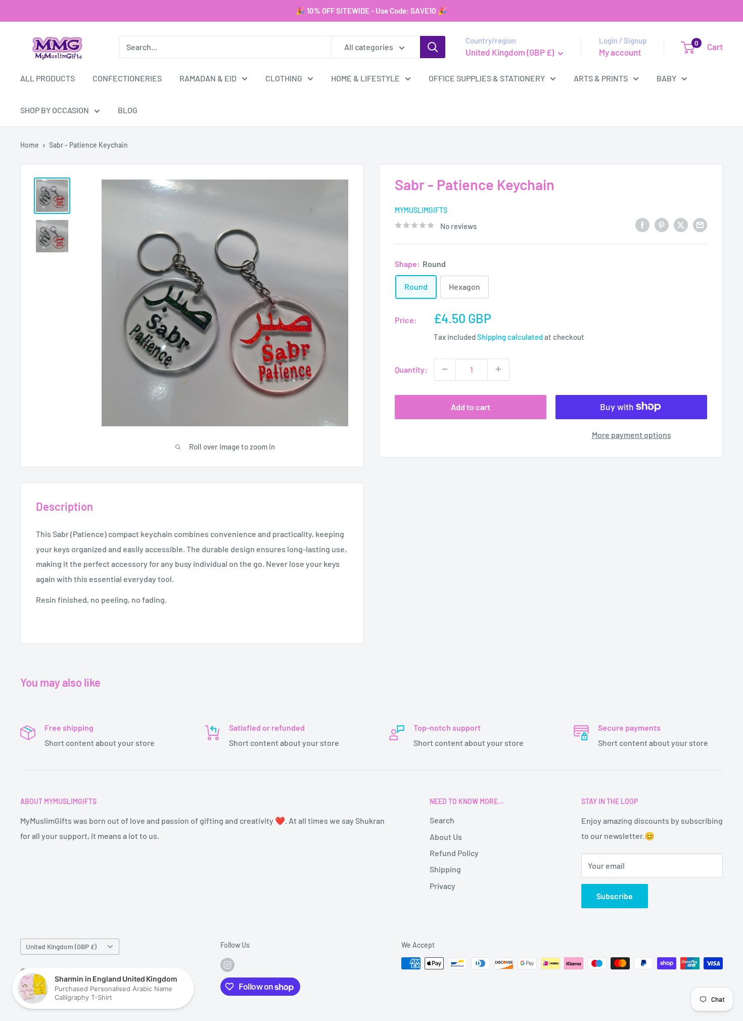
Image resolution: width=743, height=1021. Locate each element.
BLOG (127, 110)
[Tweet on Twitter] (681, 224)
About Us (446, 836)
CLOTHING (283, 78)
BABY (666, 78)
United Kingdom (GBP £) (61, 946)
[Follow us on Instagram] (227, 964)
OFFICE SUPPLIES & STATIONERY (487, 78)
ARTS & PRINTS (601, 78)
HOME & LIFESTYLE (365, 78)
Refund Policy (454, 853)
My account (620, 52)
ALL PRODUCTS (47, 78)
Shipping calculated (510, 336)
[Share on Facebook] (642, 224)
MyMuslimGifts (421, 209)
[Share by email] (700, 224)
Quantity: (411, 369)
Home (29, 145)
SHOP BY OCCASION (54, 110)
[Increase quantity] (498, 369)
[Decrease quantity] (444, 369)
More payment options (631, 434)
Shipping (445, 869)
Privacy (442, 886)
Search (442, 820)
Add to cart (470, 406)
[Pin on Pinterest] (662, 224)
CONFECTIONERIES (127, 78)
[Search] (432, 47)
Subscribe (614, 896)
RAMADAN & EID (208, 78)
